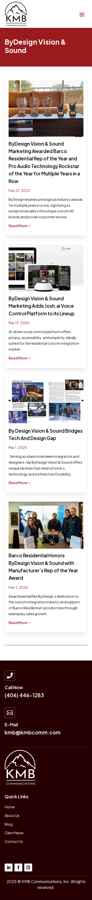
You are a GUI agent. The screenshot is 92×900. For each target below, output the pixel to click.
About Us (12, 815)
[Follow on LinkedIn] (9, 867)
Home (10, 807)
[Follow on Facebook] (18, 867)
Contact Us (14, 841)
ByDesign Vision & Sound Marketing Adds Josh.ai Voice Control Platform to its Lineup (42, 305)
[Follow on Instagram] (28, 867)
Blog (9, 824)
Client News (14, 833)
